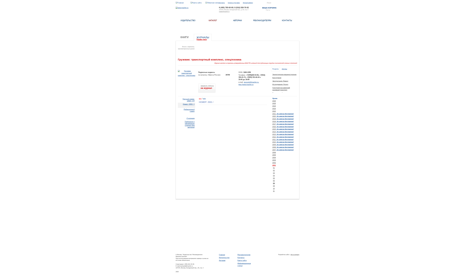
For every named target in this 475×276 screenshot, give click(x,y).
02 (274, 170)
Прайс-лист (202, 39)
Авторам (237, 20)
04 (274, 176)
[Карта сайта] (196, 3)
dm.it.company (295, 254)
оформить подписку (207, 87)
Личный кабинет (248, 2)
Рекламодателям (262, 20)
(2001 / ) (189, 104)
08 (274, 183)
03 (274, 173)
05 (274, 178)
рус (200, 98)
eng (204, 98)
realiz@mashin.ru (224, 11)
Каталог (213, 20)
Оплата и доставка (234, 2)
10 (274, 188)
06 (274, 181)
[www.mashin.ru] (182, 8)
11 (274, 191)
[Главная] (180, 3)
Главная (222, 255)
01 (274, 168)
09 (274, 186)
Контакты (222, 2)
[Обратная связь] (212, 3)
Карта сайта (242, 260)
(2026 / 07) (188, 100)
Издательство (188, 20)
